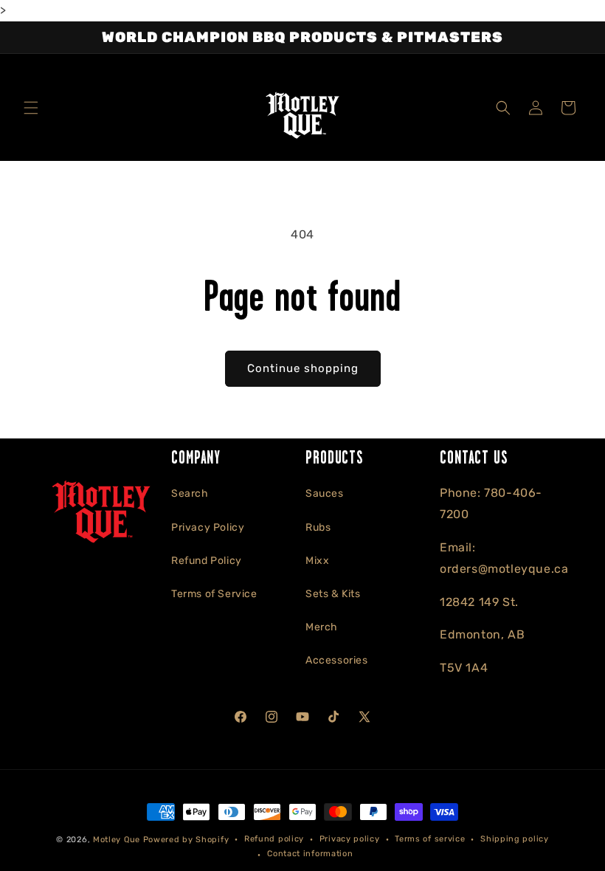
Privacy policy (349, 839)
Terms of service (430, 839)
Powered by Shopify (186, 839)
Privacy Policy (207, 527)
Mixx (317, 560)
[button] (31, 108)
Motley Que (116, 839)
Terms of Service (214, 594)
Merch (321, 627)
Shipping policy (514, 839)
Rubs (318, 527)
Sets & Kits (333, 594)
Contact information (310, 853)
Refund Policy (206, 560)
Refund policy (274, 839)
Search (190, 493)
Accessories (336, 660)
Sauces (324, 493)
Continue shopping (303, 368)
